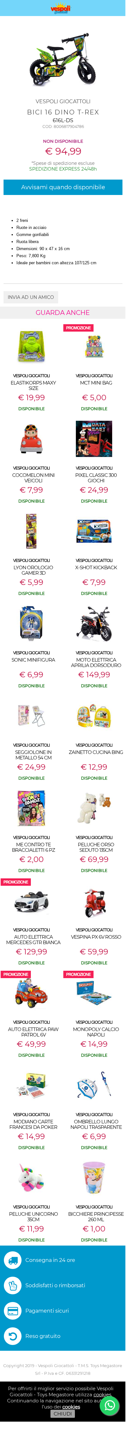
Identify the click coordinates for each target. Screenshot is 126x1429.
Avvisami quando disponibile (63, 187)
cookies (102, 1394)
